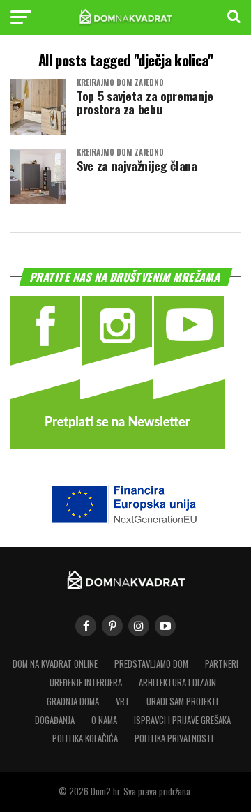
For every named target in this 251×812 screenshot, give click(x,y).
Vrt (123, 701)
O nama (104, 720)
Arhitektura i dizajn (177, 682)
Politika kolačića (85, 738)
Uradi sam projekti (182, 701)
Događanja (55, 720)
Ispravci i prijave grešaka (182, 720)
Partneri (221, 663)
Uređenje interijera (86, 682)
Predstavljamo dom (151, 663)
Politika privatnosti (174, 738)
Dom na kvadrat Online (55, 663)
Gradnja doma (73, 701)
